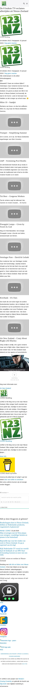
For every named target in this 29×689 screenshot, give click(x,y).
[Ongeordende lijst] (10, 502)
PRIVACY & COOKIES (23, 653)
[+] (19, 501)
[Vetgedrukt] (1, 502)
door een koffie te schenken (13, 479)
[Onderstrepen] (5, 502)
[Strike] (7, 502)
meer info (24, 663)
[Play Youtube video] (14, 122)
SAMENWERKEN (5, 653)
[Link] (16, 502)
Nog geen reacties (11, 43)
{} (17, 501)
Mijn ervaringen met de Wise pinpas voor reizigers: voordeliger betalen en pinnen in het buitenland (13, 535)
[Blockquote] (12, 502)
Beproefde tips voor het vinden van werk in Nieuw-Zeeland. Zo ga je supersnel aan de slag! (12, 543)
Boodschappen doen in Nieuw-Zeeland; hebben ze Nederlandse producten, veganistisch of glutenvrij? (14, 525)
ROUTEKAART (13, 653)
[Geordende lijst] (8, 502)
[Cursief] (3, 502)
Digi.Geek (3, 684)
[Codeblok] (14, 502)
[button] (24, 3)
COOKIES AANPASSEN (14, 656)
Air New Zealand (5, 388)
